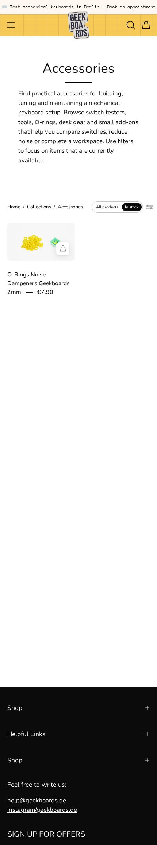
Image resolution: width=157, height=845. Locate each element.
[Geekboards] (78, 25)
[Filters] (149, 207)
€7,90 (45, 292)
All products (107, 207)
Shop (14, 707)
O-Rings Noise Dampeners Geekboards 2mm (38, 283)
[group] (78, 7)
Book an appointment (131, 7)
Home (13, 206)
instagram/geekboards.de (42, 810)
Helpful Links (26, 734)
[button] (130, 25)
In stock (132, 207)
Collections (39, 206)
